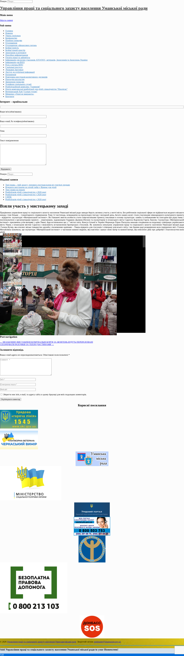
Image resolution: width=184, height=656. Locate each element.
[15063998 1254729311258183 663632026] (12, 289)
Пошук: (3, 1)
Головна (9, 31)
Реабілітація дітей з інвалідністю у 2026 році (25, 192)
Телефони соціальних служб (18, 84)
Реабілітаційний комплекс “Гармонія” (22, 87)
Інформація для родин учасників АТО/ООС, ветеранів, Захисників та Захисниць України (46, 60)
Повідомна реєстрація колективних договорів (26, 77)
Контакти (9, 96)
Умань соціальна (13, 35)
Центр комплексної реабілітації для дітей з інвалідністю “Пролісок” (36, 89)
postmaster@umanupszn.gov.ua (107, 642)
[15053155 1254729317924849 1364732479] (12, 240)
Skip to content (6, 20)
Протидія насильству (15, 79)
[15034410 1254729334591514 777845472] (12, 250)
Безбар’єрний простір (15, 50)
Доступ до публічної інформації (20, 72)
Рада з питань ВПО (14, 65)
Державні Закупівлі (14, 70)
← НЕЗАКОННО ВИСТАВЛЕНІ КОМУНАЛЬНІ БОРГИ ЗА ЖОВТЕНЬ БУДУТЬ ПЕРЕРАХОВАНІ (46, 342)
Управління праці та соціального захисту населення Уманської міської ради (73, 8)
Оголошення (11, 43)
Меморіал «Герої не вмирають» (19, 94)
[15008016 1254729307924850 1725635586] (12, 260)
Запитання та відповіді (15, 53)
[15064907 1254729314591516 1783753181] (12, 279)
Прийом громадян (13, 40)
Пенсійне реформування (16, 55)
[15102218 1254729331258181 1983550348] (12, 298)
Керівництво (11, 38)
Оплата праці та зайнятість (17, 57)
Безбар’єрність (12, 48)
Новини (9, 33)
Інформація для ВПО (15, 62)
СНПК (8, 197)
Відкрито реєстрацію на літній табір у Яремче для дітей (30, 187)
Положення (10, 74)
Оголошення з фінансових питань (21, 45)
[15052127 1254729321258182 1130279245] (12, 269)
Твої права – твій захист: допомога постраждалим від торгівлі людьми (37, 185)
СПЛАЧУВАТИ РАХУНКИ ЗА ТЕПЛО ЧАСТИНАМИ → (27, 344)
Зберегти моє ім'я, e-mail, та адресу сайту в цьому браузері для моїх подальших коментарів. (45, 394)
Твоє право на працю (15, 190)
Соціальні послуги (13, 67)
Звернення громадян (14, 82)
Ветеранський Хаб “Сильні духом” (21, 91)
